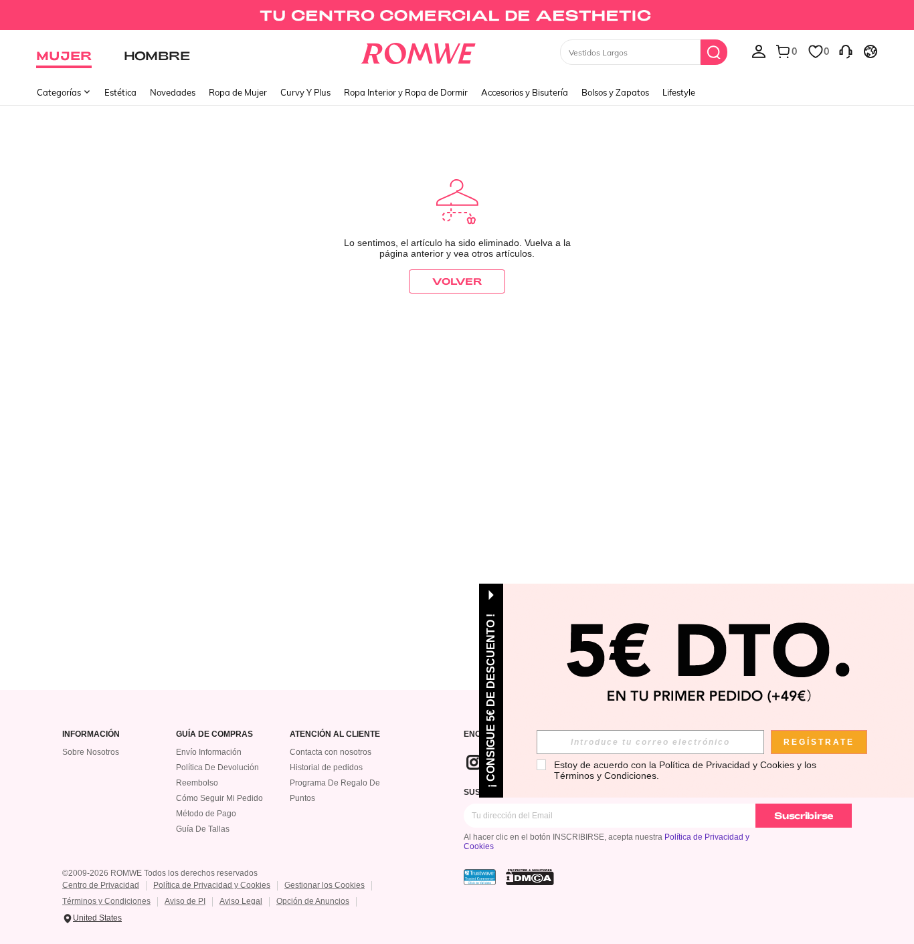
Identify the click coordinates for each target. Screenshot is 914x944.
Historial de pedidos (326, 767)
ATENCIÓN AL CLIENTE (335, 734)
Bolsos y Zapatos (615, 92)
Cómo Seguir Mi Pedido (219, 798)
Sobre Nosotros (90, 752)
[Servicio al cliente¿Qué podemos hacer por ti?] (846, 51)
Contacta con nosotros (330, 752)
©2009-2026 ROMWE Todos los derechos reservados (160, 873)
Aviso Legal (240, 901)
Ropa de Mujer (238, 92)
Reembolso (197, 783)
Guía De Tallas (203, 829)
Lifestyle (678, 92)
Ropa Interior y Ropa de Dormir (406, 92)
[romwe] (418, 51)
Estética (120, 92)
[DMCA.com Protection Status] (530, 877)
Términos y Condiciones (106, 901)
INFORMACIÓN (91, 734)
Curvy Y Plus (305, 92)
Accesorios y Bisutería (524, 92)
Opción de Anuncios (312, 901)
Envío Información (209, 752)
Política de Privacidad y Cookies (211, 885)
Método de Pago (206, 813)
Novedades (172, 92)
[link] (456, 16)
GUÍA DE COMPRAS (214, 734)
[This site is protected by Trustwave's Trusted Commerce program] (480, 877)
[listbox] (758, 51)
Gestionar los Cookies (324, 885)
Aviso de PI (185, 901)
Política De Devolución (217, 767)
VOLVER (457, 281)
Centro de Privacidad (100, 885)
